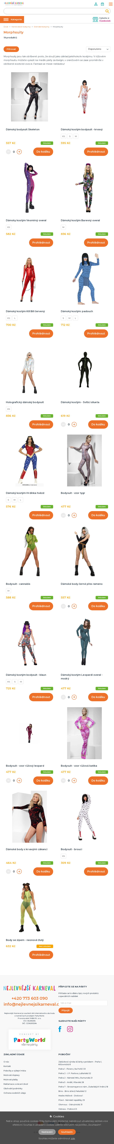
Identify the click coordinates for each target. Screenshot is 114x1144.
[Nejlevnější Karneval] (14, 3)
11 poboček (104, 21)
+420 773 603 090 (29, 998)
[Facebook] (59, 1029)
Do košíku (43, 151)
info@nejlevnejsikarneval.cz (32, 1004)
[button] (96, 4)
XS (63, 136)
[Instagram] (70, 1029)
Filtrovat (11, 49)
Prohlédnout (96, 151)
